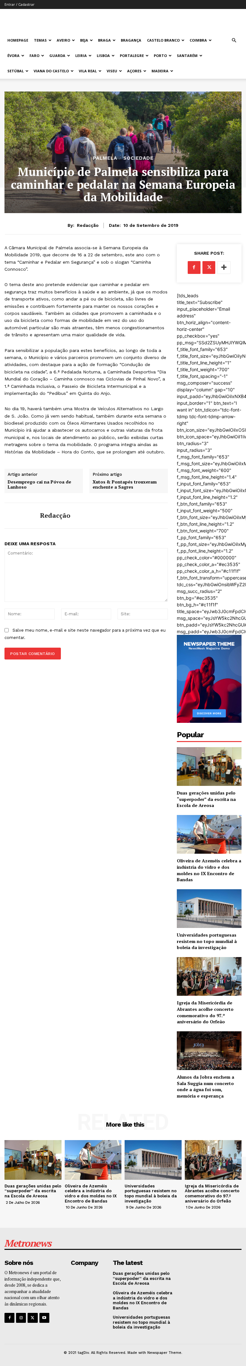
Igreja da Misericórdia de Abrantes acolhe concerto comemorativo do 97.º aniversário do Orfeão (205, 1012)
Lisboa (103, 55)
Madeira (160, 70)
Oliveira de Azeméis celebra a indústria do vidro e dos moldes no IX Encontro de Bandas (209, 870)
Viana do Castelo (51, 70)
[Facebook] (194, 267)
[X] (208, 267)
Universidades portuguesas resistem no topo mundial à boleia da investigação (207, 941)
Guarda (57, 55)
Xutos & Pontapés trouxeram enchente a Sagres (125, 484)
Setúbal (15, 70)
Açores (134, 70)
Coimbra (198, 40)
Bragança (131, 40)
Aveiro (63, 40)
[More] (224, 267)
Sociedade (138, 158)
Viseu (112, 70)
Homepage (17, 40)
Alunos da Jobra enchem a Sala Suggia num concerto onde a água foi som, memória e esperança (205, 1086)
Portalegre (132, 55)
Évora (13, 55)
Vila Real (88, 70)
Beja (84, 40)
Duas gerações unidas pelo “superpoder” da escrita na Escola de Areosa (206, 799)
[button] (234, 40)
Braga (104, 40)
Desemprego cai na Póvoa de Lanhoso (39, 484)
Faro (34, 55)
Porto (160, 55)
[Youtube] (44, 1318)
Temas (40, 40)
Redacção (88, 225)
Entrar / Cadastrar (19, 4)
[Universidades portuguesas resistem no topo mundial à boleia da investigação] (209, 908)
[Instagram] (21, 1318)
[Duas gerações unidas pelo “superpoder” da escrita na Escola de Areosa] (209, 766)
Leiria (81, 55)
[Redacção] (19, 515)
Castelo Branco (163, 40)
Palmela (105, 158)
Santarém (187, 55)
